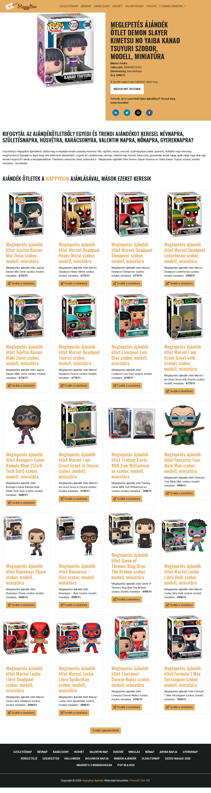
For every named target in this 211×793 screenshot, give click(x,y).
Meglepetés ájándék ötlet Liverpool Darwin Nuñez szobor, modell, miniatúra (130, 676)
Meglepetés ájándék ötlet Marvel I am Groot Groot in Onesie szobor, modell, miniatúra (79, 465)
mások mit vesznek (127, 89)
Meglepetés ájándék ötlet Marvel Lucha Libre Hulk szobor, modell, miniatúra (182, 574)
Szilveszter (50, 758)
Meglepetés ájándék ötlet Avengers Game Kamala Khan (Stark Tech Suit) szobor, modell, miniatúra (25, 465)
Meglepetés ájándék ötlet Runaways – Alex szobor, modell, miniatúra (77, 574)
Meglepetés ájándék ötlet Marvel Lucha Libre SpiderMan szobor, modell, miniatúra (77, 679)
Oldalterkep (151, 758)
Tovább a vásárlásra (22, 283)
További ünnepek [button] (171, 6)
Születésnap (69, 6)
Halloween (72, 758)
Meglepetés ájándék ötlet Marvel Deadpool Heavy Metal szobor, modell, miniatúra (79, 252)
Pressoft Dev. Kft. (140, 780)
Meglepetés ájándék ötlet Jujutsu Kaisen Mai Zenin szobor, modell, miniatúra (24, 252)
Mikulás (134, 752)
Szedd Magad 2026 (177, 758)
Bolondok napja (97, 758)
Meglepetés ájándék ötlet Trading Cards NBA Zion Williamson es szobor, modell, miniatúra (130, 465)
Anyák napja (168, 752)
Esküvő (151, 6)
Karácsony (102, 6)
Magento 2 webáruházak (94, 765)
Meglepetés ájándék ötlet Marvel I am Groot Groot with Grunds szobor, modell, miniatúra (182, 357)
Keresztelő (29, 758)
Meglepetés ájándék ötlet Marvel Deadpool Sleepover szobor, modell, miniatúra (131, 252)
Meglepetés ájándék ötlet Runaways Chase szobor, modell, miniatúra (26, 574)
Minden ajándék (125, 758)
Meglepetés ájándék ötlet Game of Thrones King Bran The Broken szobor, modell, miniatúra (129, 565)
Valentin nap (134, 6)
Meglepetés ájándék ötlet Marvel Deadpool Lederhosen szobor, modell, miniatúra (184, 252)
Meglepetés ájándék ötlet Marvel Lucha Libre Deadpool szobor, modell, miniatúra (24, 679)
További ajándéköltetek (105, 730)
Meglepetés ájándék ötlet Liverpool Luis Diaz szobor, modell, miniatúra (129, 355)
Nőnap (149, 752)
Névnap (86, 6)
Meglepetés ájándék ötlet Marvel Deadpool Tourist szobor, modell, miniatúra (79, 355)
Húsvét (117, 6)
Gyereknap (190, 752)
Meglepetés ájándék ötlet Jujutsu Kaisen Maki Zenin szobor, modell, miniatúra (24, 355)
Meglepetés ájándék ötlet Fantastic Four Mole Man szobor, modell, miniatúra (182, 462)
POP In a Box (126, 765)
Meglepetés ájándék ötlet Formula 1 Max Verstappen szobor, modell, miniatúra (182, 676)
